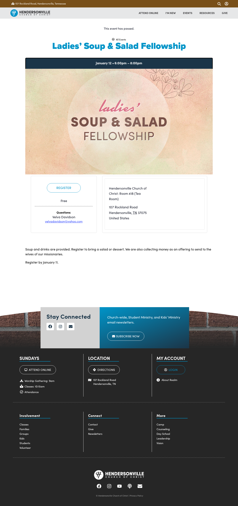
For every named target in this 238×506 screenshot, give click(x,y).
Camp (160, 424)
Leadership (163, 438)
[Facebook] (50, 326)
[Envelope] (70, 326)
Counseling (163, 429)
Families (24, 429)
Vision (160, 443)
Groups (24, 434)
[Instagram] (60, 326)
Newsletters (95, 434)
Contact (93, 424)
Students (25, 443)
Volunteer (25, 448)
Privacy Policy (136, 495)
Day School (163, 434)
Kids (22, 438)
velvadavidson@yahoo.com (64, 221)
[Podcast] (129, 486)
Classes (24, 424)
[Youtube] (119, 486)
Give (91, 429)
